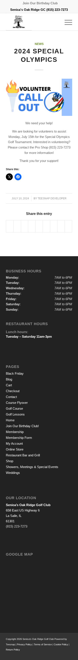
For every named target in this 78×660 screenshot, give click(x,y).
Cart (9, 385)
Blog (9, 379)
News (39, 44)
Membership (15, 432)
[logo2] (32, 21)
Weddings (13, 473)
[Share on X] (17, 226)
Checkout (13, 391)
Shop (9, 461)
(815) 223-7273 (57, 9)
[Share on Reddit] (61, 226)
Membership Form (19, 437)
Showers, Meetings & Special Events (32, 467)
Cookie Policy (61, 644)
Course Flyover (17, 402)
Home (10, 420)
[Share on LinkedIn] (39, 226)
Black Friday (15, 373)
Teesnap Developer (52, 198)
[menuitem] (40, 3)
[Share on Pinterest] (31, 226)
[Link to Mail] (69, 654)
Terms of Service (43, 644)
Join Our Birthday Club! (22, 426)
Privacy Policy (24, 644)
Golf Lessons (15, 414)
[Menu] (66, 21)
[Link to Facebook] (62, 654)
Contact (11, 397)
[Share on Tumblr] (46, 226)
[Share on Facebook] (9, 226)
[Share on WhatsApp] (24, 226)
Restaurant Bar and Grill (23, 455)
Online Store (14, 449)
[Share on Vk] (53, 226)
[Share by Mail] (68, 226)
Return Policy (13, 649)
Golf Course (14, 408)
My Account (14, 443)
